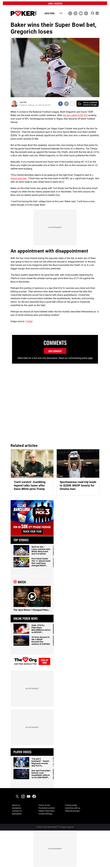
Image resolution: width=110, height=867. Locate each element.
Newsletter (17, 814)
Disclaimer (16, 808)
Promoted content (47, 808)
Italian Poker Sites (46, 811)
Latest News (49, 13)
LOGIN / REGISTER (55, 3)
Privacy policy (71, 805)
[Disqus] (55, 402)
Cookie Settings (45, 814)
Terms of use (44, 805)
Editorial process (72, 811)
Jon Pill (22, 102)
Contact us (17, 811)
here (90, 358)
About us (16, 805)
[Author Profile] (14, 103)
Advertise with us (72, 808)
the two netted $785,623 (75, 115)
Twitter (29, 321)
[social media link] (70, 13)
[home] (23, 13)
